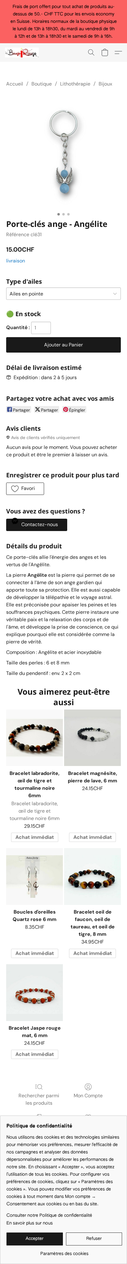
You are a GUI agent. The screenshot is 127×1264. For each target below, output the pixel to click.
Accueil (14, 84)
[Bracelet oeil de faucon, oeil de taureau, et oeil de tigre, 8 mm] (92, 876)
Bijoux (105, 84)
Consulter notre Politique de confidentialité (49, 1215)
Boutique (41, 84)
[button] (23, 52)
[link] (64, 1251)
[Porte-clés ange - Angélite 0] (63, 151)
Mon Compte (88, 1095)
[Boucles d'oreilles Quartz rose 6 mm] (34, 876)
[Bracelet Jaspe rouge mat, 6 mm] (34, 992)
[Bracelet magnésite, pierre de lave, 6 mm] (92, 737)
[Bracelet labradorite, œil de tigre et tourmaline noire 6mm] (34, 737)
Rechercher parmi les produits (38, 1099)
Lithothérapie (75, 84)
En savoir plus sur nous (29, 1223)
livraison (15, 260)
